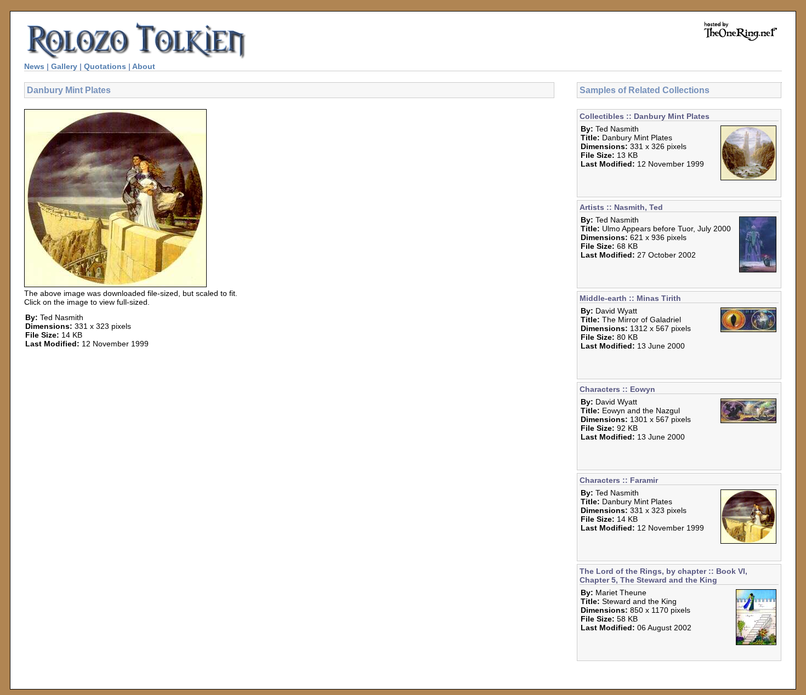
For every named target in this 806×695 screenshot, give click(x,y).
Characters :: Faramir (619, 480)
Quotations (105, 66)
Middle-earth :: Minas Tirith (630, 298)
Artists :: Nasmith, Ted (621, 207)
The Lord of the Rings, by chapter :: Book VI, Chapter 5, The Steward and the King (663, 575)
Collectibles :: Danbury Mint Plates (644, 116)
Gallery (64, 66)
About (143, 66)
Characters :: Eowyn (617, 389)
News (34, 66)
